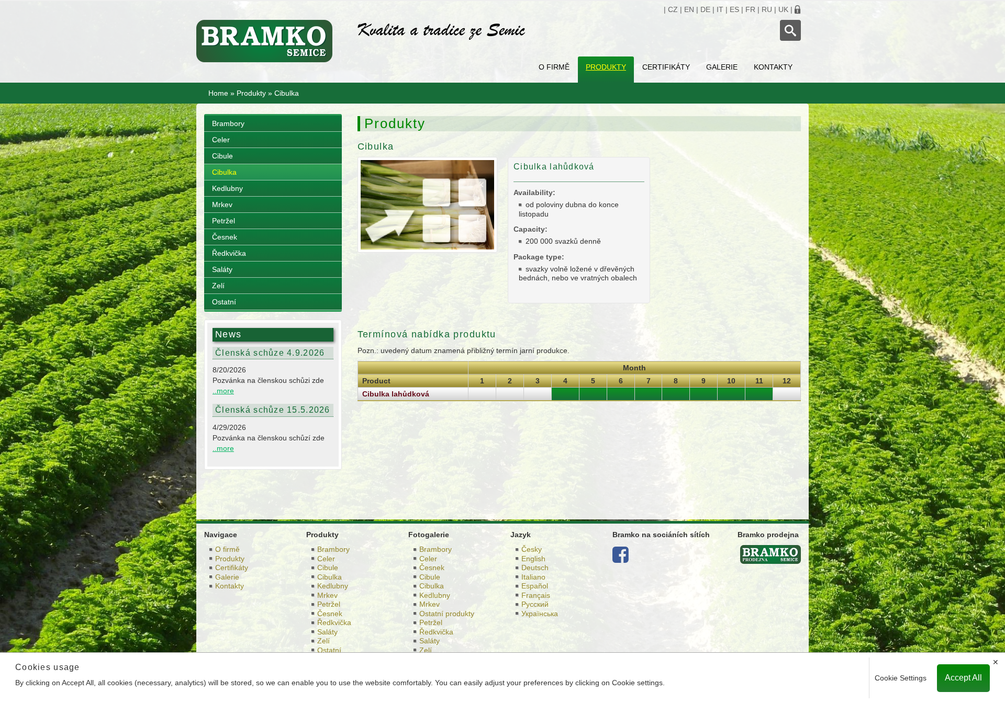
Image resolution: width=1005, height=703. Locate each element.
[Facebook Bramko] (620, 558)
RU (767, 9)
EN (689, 9)
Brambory (228, 123)
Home (218, 93)
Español (534, 586)
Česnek (224, 237)
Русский (535, 604)
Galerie (722, 67)
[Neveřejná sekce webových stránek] (798, 9)
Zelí (218, 285)
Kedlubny (227, 188)
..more (223, 391)
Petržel (223, 221)
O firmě (554, 67)
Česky (531, 549)
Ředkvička (229, 253)
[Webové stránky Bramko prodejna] (770, 554)
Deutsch (535, 567)
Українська (539, 613)
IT (720, 9)
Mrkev (222, 204)
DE (705, 9)
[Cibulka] (427, 204)
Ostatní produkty (446, 613)
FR (750, 9)
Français (535, 595)
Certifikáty (666, 67)
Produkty (606, 67)
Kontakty (773, 67)
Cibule (222, 156)
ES (734, 9)
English (533, 558)
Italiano (533, 577)
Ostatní (224, 302)
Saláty (222, 269)
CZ (673, 9)
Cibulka (224, 172)
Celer (221, 139)
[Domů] (269, 41)
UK (783, 9)
